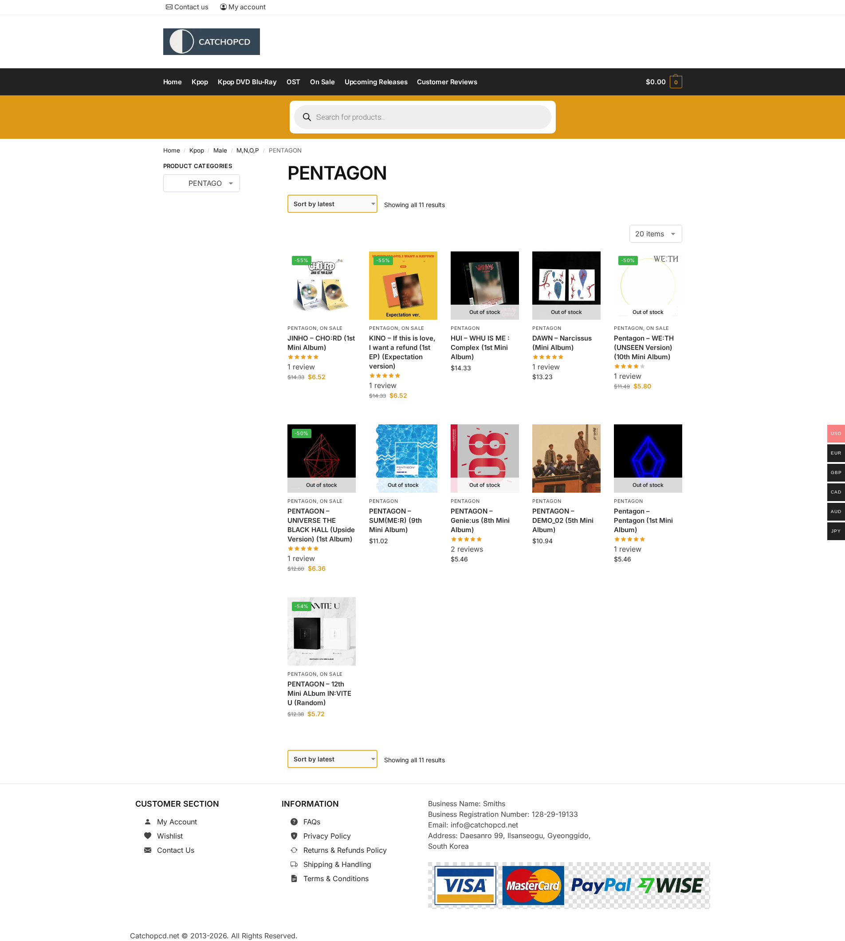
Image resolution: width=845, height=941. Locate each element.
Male (220, 150)
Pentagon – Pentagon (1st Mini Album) (643, 520)
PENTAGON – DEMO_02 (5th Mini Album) (562, 520)
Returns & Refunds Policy (345, 850)
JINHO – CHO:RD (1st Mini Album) (321, 343)
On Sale (331, 328)
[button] (664, 82)
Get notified (485, 388)
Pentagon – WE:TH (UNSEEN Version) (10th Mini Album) (644, 347)
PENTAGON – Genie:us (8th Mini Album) (480, 520)
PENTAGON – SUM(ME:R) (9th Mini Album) (395, 520)
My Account (177, 821)
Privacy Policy (327, 835)
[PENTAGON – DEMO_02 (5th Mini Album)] (566, 458)
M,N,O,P (247, 150)
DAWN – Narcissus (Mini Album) (562, 343)
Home (171, 150)
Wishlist (170, 835)
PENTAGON (302, 328)
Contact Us (175, 850)
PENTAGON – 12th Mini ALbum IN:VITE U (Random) (319, 693)
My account (246, 7)
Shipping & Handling (337, 864)
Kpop (196, 150)
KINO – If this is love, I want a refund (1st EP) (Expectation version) (402, 352)
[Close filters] (253, 167)
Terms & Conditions (336, 878)
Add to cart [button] (322, 396)
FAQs (311, 821)
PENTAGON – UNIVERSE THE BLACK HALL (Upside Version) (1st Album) (321, 525)
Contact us (190, 7)
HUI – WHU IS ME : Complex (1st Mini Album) (480, 347)
